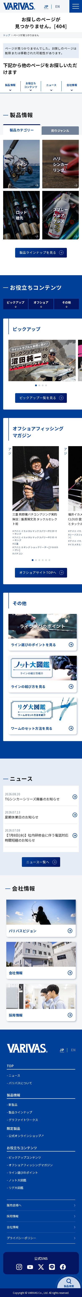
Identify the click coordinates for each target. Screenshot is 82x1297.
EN (57, 6)
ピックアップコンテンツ (25, 1157)
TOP (10, 1065)
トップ (6, 35)
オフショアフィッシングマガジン (31, 1165)
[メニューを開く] (75, 6)
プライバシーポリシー (21, 1238)
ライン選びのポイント (23, 1172)
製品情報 (13, 1094)
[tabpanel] (41, 205)
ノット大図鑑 (17, 1180)
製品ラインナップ (20, 1112)
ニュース (14, 1075)
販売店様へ (14, 1205)
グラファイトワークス (23, 1120)
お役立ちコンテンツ (22, 1147)
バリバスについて (20, 1083)
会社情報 (13, 1227)
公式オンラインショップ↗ (26, 1136)
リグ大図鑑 (16, 1188)
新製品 (13, 1105)
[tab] (21, 129)
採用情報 (13, 1216)
